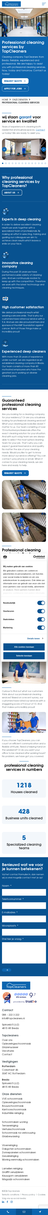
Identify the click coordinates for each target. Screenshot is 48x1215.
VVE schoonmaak (12, 1098)
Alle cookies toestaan (24, 647)
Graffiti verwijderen (13, 1172)
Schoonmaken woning (15, 1121)
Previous (4, 149)
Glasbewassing (10, 1136)
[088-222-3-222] (8, 1212)
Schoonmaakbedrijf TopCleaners (11, 4)
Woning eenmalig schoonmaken (20, 1159)
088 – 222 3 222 (10, 1014)
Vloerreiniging (9, 1145)
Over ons (7, 1040)
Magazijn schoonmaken (16, 1179)
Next (43, 149)
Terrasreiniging (10, 1125)
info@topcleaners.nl (13, 1018)
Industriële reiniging (13, 1113)
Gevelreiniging (10, 1155)
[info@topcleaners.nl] (24, 1212)
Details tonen (33, 638)
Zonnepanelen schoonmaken (19, 1152)
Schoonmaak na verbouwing (18, 1132)
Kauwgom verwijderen (15, 1175)
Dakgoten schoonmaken (16, 1148)
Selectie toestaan (24, 656)
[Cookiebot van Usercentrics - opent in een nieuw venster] (34, 557)
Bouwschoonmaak (13, 1105)
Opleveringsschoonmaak (16, 1043)
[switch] (41, 611)
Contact (40, 129)
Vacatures (8, 1050)
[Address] (40, 1212)
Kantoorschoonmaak (14, 1109)
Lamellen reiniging (12, 1168)
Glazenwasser (10, 1047)
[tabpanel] (24, 149)
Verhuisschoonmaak (13, 1129)
